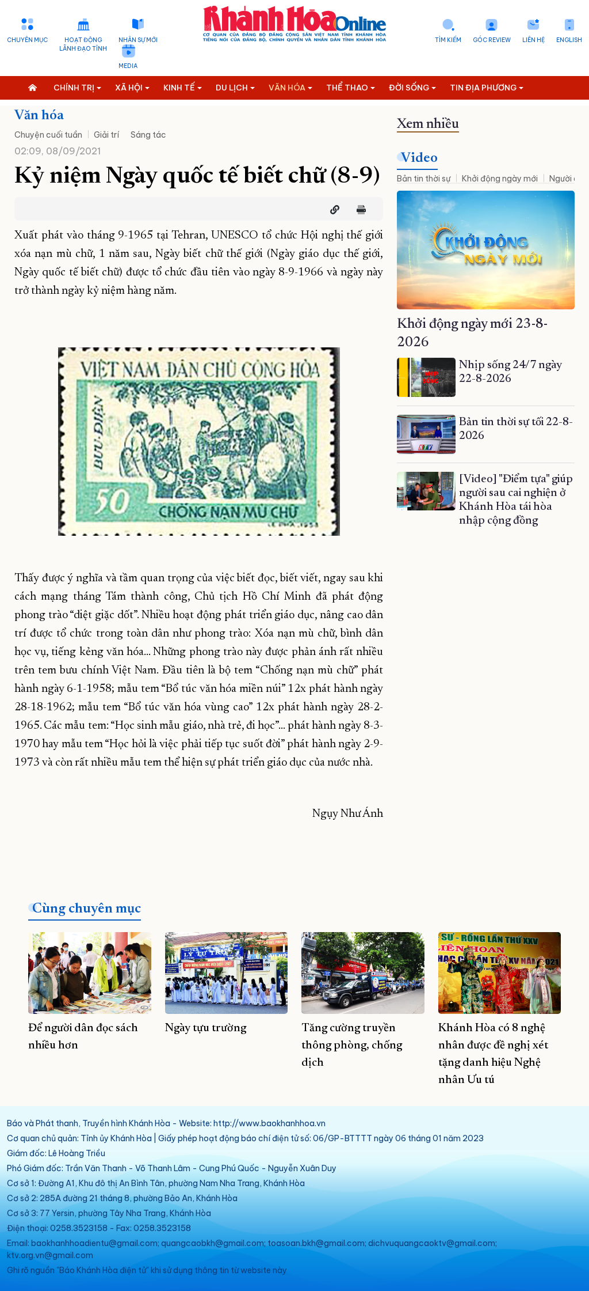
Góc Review (492, 40)
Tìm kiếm (448, 40)
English (569, 40)
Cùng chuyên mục (86, 909)
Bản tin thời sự (423, 178)
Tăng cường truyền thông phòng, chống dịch (351, 1046)
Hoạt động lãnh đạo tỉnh (83, 44)
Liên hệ (533, 40)
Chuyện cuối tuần (48, 135)
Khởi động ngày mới (500, 178)
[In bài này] (358, 209)
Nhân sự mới (138, 40)
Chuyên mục (27, 40)
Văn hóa (39, 116)
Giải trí (106, 135)
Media (127, 66)
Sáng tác (148, 135)
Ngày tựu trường (205, 1028)
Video (419, 158)
